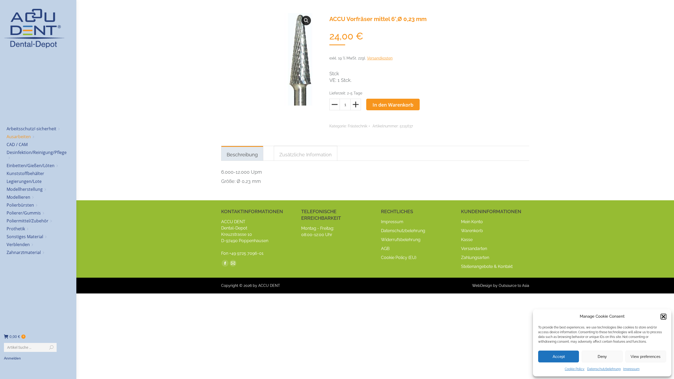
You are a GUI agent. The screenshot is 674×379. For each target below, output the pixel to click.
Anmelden (12, 358)
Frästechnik (357, 126)
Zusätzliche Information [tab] (305, 154)
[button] (663, 316)
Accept (559, 356)
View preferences (646, 356)
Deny (602, 356)
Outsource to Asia (514, 285)
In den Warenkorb (393, 105)
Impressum (631, 369)
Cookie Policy (574, 369)
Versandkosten (380, 58)
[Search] (51, 347)
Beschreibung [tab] (242, 154)
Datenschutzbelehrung (604, 369)
